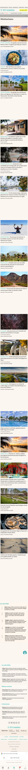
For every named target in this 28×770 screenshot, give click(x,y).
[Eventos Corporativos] (12, 731)
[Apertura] (4, 731)
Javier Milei (21, 7)
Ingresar (25, 768)
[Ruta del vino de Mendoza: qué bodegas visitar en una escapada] (14, 496)
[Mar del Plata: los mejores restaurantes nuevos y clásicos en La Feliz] (14, 57)
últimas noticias (4, 7)
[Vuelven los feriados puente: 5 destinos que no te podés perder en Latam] (14, 545)
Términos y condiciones (14, 746)
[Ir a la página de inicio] (8, 10)
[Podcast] (24, 731)
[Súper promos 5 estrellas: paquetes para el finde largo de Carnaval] (14, 419)
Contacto (6, 736)
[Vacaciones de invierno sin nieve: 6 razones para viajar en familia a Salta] (14, 279)
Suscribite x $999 (23, 10)
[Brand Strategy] (18, 731)
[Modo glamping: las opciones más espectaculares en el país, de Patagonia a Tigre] (14, 347)
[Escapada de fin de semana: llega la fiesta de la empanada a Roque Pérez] (14, 521)
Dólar (10, 7)
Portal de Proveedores (12, 739)
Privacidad (14, 748)
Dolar (8, 768)
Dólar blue (15, 7)
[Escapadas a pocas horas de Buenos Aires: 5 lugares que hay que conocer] (14, 33)
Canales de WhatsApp (13, 736)
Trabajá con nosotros (23, 739)
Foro (19, 768)
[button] (25, 653)
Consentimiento (14, 751)
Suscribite (22, 736)
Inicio (14, 768)
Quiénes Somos (4, 739)
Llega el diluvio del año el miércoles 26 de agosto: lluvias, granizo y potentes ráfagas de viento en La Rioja (15, 608)
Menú (3, 768)
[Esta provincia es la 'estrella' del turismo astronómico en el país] (14, 322)
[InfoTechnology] (14, 734)
